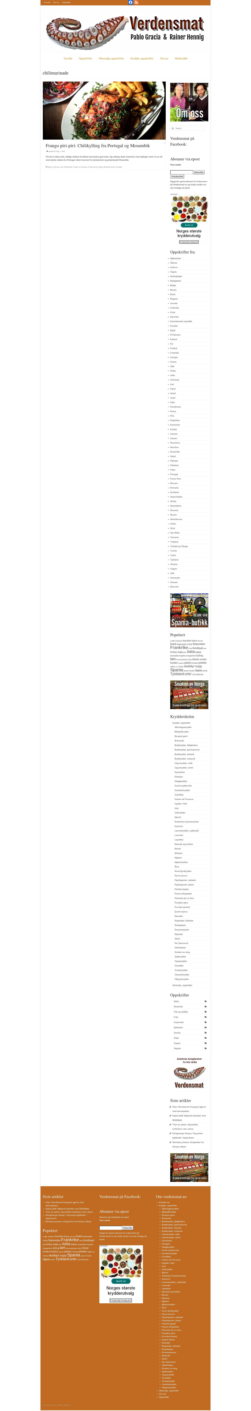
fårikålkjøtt (197, 648)
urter (187, 674)
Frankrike (174, 353)
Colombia (174, 308)
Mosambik (106, 167)
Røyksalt (179, 934)
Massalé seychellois (184, 844)
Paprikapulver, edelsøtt (185, 880)
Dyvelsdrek (180, 772)
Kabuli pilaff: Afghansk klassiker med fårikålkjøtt (67, 1209)
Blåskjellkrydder (182, 732)
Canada (174, 303)
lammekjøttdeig (181, 659)
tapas (198, 670)
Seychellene (175, 506)
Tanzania (174, 537)
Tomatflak (179, 965)
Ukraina (173, 564)
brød (173, 643)
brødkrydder (182, 644)
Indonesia (174, 380)
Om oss (56, 2)
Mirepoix (178, 853)
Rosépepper (180, 925)
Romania (174, 488)
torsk (205, 670)
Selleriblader (180, 947)
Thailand (174, 542)
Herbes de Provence (184, 799)
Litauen (173, 438)
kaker (198, 652)
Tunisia (173, 551)
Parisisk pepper (182, 889)
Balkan (194, 641)
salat (172, 666)
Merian (178, 848)
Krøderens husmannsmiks (187, 822)
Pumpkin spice (181, 902)
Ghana (173, 362)
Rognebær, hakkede (184, 920)
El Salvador (175, 335)
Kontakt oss (164, 1202)
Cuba (172, 312)
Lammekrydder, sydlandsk (187, 831)
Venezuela (175, 578)
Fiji (171, 344)
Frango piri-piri (93, 167)
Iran (172, 384)
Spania (173, 515)
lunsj (189, 659)
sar (176, 667)
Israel (172, 398)
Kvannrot (179, 826)
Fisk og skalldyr (181, 1012)
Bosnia (173, 290)
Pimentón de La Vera (184, 898)
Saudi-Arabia (176, 497)
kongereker (191, 656)
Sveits (173, 524)
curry (189, 644)
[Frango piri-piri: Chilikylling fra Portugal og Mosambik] (104, 110)
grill (205, 648)
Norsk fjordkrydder (183, 871)
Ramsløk (179, 916)
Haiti (172, 366)
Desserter (178, 1006)
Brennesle (179, 741)
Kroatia (173, 429)
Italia (172, 402)
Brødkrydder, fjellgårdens (186, 745)
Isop (177, 808)
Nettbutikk (66, 2)
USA (172, 573)
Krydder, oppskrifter (142, 58)
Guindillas (179, 795)
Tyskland (174, 560)
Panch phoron (181, 875)
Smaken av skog (182, 952)
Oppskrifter (85, 58)
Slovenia (174, 510)
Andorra (174, 267)
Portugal (119, 167)
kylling (100, 167)
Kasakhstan (175, 407)
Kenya (173, 411)
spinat (186, 671)
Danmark (174, 317)
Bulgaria (174, 299)
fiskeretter (199, 643)
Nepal (173, 456)
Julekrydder (180, 813)
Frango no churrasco (80, 167)
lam (173, 659)
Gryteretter (179, 1022)
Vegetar (177, 1048)
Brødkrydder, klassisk (184, 754)
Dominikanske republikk (181, 321)
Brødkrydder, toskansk (185, 759)
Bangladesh (175, 281)
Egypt (172, 330)
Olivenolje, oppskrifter (111, 58)
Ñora (177, 866)
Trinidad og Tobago (179, 546)
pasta (187, 662)
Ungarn (173, 569)
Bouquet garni (181, 736)
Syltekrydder (180, 956)
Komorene (175, 425)
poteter (203, 662)
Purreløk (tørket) (182, 907)
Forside (47, 2)
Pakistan (174, 461)
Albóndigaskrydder (183, 727)
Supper (177, 1043)
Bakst (176, 1001)
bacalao (187, 640)
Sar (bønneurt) (181, 943)
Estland (173, 339)
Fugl (57, 151)
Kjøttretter (178, 1027)
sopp (198, 666)
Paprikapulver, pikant (184, 884)
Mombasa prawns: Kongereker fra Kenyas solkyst (68, 1221)
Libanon (174, 434)
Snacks (177, 1033)
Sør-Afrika (175, 533)
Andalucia (178, 641)
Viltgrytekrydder (182, 979)
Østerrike (174, 587)
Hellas (173, 371)
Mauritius (174, 447)
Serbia (173, 501)
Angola (173, 272)
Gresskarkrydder (182, 790)
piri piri (113, 167)
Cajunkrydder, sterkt (184, 768)
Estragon (179, 777)
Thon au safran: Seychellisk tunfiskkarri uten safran (69, 1212)
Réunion (174, 483)
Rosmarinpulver (182, 929)
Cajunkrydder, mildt (183, 763)
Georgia (174, 357)
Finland (173, 348)
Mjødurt (178, 857)
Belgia (173, 285)
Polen (172, 470)
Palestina (174, 465)
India (172, 375)
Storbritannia (176, 519)
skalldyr (189, 666)
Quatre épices (181, 911)
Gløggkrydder (181, 781)
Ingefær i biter (181, 804)
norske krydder (50, 1251)
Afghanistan (175, 258)
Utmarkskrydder (182, 974)
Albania (173, 263)
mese (195, 659)
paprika (181, 663)
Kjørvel (178, 817)
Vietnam (174, 582)
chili (61, 167)
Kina (172, 416)
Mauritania (175, 443)
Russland (174, 492)
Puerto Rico (175, 479)
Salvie (177, 938)
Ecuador (174, 326)
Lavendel (179, 835)
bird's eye (56, 167)
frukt (190, 648)
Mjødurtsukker (181, 862)
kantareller (174, 656)
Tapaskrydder (181, 961)
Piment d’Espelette (183, 893)
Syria (172, 528)
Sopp (176, 1038)
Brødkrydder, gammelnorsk (187, 750)
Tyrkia (173, 555)
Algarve (49, 167)
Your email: (175, 165)
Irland (172, 389)
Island (173, 393)
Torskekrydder (181, 970)
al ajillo (172, 641)
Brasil (172, 294)
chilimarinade (68, 167)
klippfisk (183, 656)
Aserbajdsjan (176, 276)
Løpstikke (179, 840)
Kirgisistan (175, 420)
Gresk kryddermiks (183, 786)
